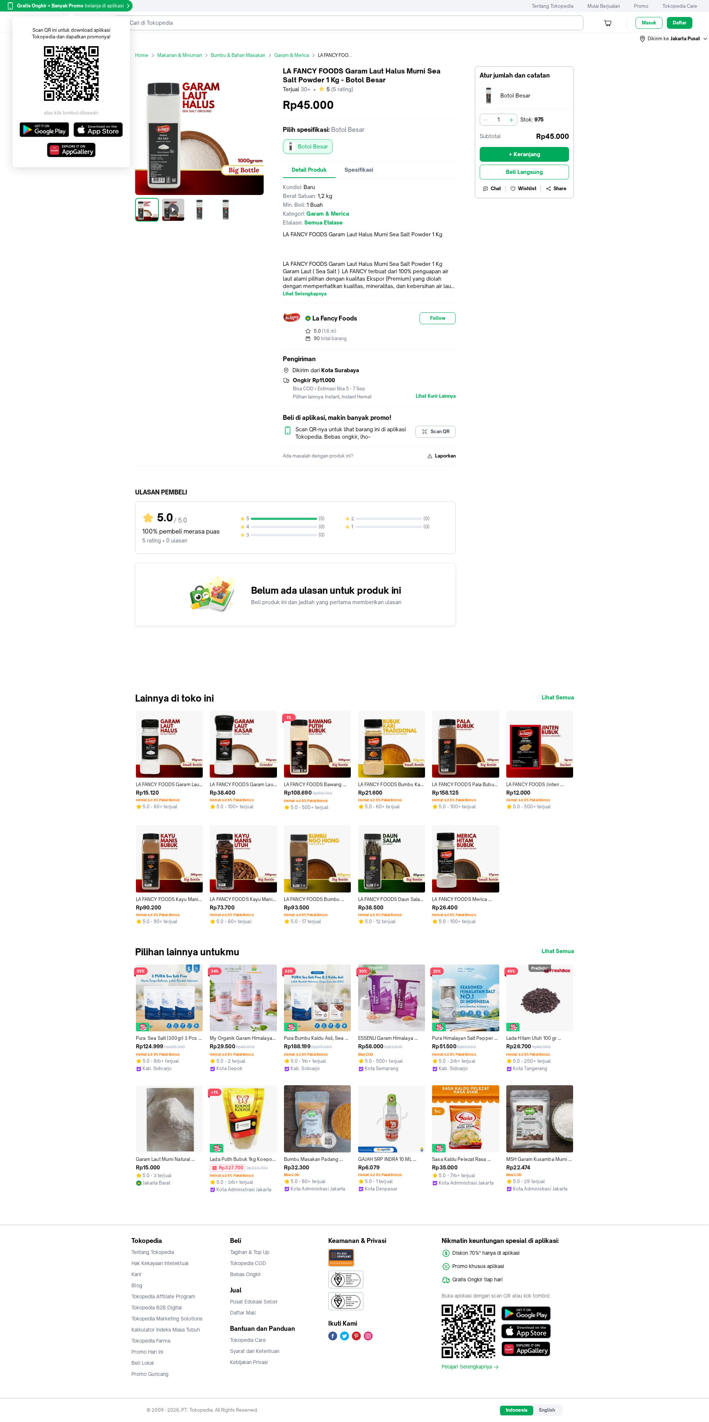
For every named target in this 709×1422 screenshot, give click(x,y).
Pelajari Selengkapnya (467, 1367)
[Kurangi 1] (485, 119)
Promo (641, 6)
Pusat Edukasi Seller (254, 1302)
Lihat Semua (558, 697)
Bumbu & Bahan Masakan (238, 55)
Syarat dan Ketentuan (254, 1351)
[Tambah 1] (511, 119)
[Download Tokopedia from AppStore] (526, 1331)
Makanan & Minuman (179, 55)
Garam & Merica (291, 55)
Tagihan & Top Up (249, 1252)
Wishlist (527, 188)
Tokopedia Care (679, 6)
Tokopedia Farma (150, 1341)
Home (141, 55)
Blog (136, 1285)
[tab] (309, 170)
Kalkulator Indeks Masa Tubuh (165, 1330)
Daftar (679, 22)
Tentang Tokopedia (552, 6)
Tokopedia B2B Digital (156, 1307)
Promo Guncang (149, 1374)
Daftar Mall (243, 1313)
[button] (674, 38)
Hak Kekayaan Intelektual (160, 1263)
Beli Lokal (142, 1363)
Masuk (649, 22)
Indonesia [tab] (516, 1410)
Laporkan (445, 456)
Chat (496, 188)
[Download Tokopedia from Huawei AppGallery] (526, 1349)
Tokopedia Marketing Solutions (166, 1319)
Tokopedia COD (248, 1263)
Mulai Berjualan (604, 6)
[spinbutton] (498, 119)
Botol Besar (313, 146)
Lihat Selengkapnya (304, 294)
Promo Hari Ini (147, 1352)
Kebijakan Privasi (249, 1362)
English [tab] (547, 1410)
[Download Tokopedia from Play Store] (526, 1313)
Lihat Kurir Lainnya (436, 396)
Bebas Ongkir (245, 1274)
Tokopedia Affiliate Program (163, 1296)
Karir (136, 1274)
